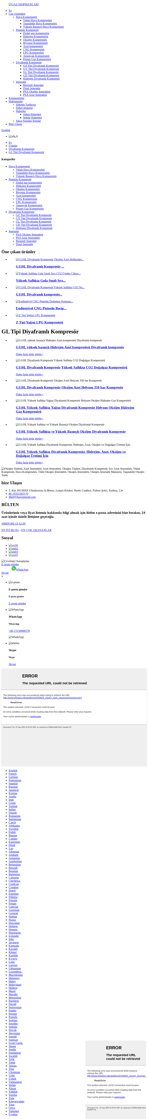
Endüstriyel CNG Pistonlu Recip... (41, 308)
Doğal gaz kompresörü (36, 33)
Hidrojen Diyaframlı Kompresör (41, 78)
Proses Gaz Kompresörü (37, 59)
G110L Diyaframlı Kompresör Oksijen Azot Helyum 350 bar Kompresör (69, 387)
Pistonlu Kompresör (27, 30)
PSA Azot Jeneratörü (35, 94)
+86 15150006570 (19, 630)
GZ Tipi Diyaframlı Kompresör (41, 65)
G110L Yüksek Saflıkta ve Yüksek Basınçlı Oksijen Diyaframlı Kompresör (71, 431)
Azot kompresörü (33, 46)
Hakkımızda (16, 101)
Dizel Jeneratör (31, 88)
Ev (10, 10)
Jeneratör (21, 81)
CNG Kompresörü (33, 49)
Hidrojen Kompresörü (35, 36)
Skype (5, 572)
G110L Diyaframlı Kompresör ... (40, 266)
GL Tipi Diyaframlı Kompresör (41, 72)
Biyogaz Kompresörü (35, 43)
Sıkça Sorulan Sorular (28, 120)
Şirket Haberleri (32, 114)
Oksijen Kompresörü (35, 39)
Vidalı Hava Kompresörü (37, 20)
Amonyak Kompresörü (36, 55)
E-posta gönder (10, 564)
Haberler (21, 111)
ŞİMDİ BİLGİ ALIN (13, 523)
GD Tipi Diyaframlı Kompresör (41, 75)
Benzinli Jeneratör (33, 85)
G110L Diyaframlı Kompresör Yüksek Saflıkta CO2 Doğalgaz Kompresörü (71, 367)
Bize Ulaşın (15, 124)
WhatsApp (22, 569)
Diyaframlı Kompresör (29, 62)
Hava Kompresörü (26, 17)
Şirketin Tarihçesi (26, 104)
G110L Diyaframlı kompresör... (39, 294)
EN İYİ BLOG (10, 530)
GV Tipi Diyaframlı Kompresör (41, 68)
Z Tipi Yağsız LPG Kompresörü (39, 322)
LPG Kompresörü (33, 52)
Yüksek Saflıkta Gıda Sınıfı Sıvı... (41, 280)
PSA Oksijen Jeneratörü (36, 91)
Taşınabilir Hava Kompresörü (40, 23)
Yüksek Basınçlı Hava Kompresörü (43, 26)
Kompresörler (16, 98)
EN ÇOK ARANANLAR (36, 530)
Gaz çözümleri (17, 13)
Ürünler (13, 145)
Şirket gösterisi (24, 107)
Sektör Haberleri (32, 117)
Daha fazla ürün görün (29, 354)
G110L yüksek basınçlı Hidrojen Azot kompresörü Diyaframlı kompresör (70, 347)
